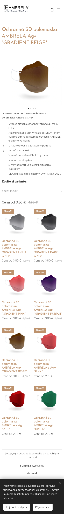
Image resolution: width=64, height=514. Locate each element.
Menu (58, 9)
